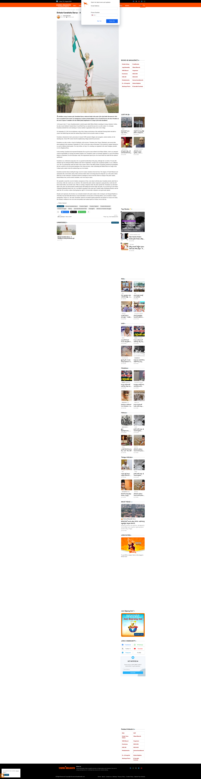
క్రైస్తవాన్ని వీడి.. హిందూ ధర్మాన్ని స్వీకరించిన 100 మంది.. (126, 360)
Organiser (135, 70)
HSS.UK (124, 77)
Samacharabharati (137, 80)
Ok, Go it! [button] (6, 774)
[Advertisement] (88, 257)
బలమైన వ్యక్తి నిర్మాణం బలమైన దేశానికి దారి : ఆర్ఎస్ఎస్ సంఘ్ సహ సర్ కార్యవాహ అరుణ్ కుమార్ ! (126, 474)
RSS (74, 5)
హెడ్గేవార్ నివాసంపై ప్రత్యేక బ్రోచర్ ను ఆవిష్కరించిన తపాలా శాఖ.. (139, 131)
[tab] (75, 6)
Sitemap (114, 776)
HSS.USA (135, 73)
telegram (128, 652)
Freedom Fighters (94, 206)
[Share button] (88, 212)
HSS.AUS (135, 77)
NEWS (127, 5)
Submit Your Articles (139, 776)
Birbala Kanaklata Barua (71, 206)
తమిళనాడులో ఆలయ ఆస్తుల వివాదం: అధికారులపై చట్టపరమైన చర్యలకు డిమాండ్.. (126, 131)
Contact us (109, 776)
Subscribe (112, 21)
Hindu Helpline (136, 83)
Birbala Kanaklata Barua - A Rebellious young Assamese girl (66, 237)
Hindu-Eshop (125, 64)
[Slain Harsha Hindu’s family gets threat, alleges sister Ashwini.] (124, 236)
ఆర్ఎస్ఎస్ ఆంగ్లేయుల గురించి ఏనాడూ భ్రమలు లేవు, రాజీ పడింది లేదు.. (138, 449)
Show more (115, 222)
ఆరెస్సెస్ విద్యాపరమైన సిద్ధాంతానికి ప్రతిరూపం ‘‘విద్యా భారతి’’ (138, 316)
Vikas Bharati (136, 67)
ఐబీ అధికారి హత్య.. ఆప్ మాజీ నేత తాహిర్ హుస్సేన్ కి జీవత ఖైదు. (126, 151)
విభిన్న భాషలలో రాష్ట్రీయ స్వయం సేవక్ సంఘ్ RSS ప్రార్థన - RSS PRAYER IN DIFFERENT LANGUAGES (136, 248)
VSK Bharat (125, 70)
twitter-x (128, 648)
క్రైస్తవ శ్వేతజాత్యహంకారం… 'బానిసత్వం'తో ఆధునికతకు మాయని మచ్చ (126, 429)
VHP (134, 733)
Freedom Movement (105, 206)
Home (58, 9)
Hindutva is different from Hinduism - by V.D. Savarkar (126, 405)
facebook (128, 645)
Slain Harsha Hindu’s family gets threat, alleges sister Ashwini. (136, 238)
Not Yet (99, 21)
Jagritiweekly (126, 67)
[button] (141, 5)
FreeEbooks (135, 64)
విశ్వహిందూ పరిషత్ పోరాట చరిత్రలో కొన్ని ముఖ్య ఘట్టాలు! (139, 360)
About (103, 776)
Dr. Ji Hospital (126, 83)
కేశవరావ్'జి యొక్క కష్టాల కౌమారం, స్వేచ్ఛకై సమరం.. (126, 494)
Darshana (125, 73)
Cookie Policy (129, 776)
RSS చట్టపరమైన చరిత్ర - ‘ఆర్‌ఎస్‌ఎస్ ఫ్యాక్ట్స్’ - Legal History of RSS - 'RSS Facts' (126, 296)
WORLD (119, 5)
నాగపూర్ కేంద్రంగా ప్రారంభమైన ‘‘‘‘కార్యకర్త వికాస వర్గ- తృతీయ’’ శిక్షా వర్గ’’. (126, 316)
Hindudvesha (125, 80)
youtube (140, 648)
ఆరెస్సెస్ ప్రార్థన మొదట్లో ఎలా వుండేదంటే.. (138, 296)
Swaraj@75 (91, 208)
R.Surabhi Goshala (137, 86)
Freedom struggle (62, 208)
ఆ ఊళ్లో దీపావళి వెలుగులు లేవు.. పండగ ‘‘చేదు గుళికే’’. (126, 449)
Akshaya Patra (126, 86)
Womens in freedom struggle (68, 9)
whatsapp (140, 645)
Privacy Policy (121, 776)
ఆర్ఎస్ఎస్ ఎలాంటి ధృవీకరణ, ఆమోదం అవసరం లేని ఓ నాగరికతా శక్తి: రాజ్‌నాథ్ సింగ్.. (139, 151)
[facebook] (133, 1)
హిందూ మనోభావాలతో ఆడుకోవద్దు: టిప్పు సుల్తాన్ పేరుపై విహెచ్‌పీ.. (139, 340)
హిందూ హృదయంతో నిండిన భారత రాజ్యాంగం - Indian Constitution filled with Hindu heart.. (139, 405)
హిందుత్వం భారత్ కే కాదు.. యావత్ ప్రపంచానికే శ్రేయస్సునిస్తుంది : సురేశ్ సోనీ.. (139, 385)
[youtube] (139, 1)
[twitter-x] (136, 1)
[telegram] (142, 1)
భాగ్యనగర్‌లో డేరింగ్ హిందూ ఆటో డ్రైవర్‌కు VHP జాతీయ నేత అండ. (126, 340)
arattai (139, 652)
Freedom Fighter (84, 206)
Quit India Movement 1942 (80, 208)
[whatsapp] (144, 1)
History (70, 208)
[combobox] (93, 15)
